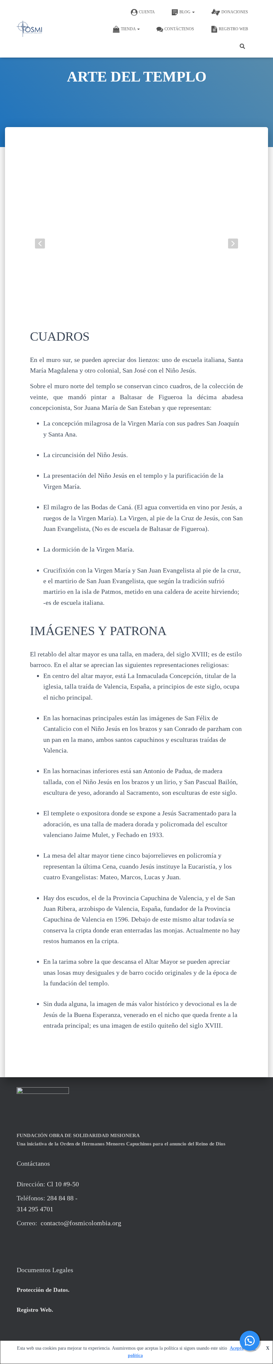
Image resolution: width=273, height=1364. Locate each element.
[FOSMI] (29, 29)
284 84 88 (60, 1198)
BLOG (185, 12)
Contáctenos (179, 29)
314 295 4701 (35, 1209)
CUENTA (147, 12)
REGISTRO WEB (233, 29)
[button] (193, 12)
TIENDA (128, 29)
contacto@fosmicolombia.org (80, 1223)
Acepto (237, 1348)
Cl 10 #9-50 (63, 1184)
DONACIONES (234, 12)
